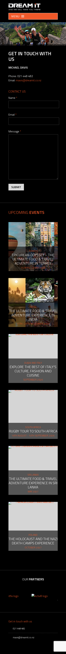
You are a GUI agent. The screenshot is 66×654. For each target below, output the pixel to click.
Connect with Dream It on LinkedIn (55, 5)
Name (12, 98)
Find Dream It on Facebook (49, 5)
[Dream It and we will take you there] (24, 9)
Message (14, 131)
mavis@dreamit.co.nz (28, 80)
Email (12, 114)
